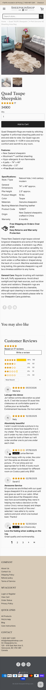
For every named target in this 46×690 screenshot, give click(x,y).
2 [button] (17, 542)
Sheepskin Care (12, 296)
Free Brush (9, 168)
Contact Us (6, 571)
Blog (3, 622)
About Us (5, 568)
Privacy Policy (7, 603)
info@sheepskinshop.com (12, 640)
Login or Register (8, 594)
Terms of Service (8, 581)
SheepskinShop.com (25, 684)
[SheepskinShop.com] (23, 8)
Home (3, 21)
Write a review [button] (23, 352)
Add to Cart (23, 124)
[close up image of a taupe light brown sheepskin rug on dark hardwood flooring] (17, 82)
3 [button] (23, 542)
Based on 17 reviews (14, 349)
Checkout (40, 3)
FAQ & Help (6, 619)
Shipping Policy (7, 575)
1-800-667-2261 (29, 3)
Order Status (6, 600)
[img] (19, 387)
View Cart (5, 597)
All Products (6, 616)
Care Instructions (8, 626)
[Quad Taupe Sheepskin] (6, 82)
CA (26, 672)
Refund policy (7, 578)
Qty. (3, 112)
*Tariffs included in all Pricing (12, 3)
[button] (7, 103)
